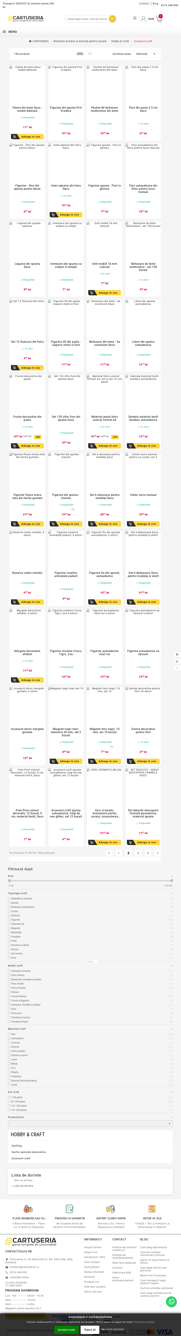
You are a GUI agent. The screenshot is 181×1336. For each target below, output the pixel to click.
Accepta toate (66, 1329)
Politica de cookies (143, 1322)
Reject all (90, 1329)
